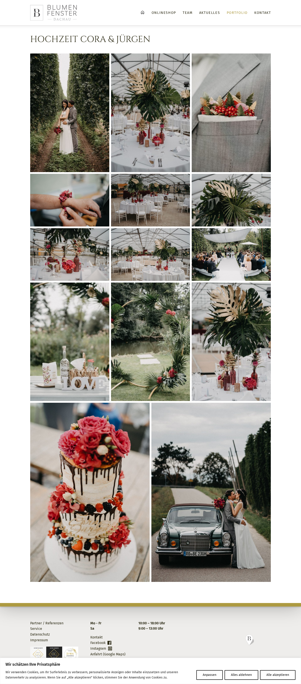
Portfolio (237, 13)
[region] (150, 671)
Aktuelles (209, 13)
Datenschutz (40, 634)
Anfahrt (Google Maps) (107, 654)
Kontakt (262, 13)
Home (142, 12)
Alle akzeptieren (277, 675)
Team (187, 13)
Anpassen (209, 675)
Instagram (98, 648)
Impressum (39, 640)
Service (36, 629)
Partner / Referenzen (46, 623)
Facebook (98, 643)
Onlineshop (164, 13)
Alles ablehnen (241, 675)
